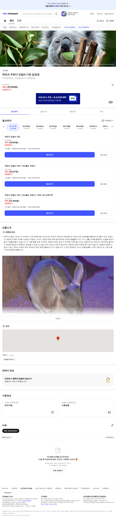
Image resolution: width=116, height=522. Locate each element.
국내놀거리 (56, 27)
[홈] (5, 20)
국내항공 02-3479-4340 (66, 502)
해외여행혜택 (69, 27)
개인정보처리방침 (26, 488)
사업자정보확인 (26, 500)
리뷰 (101, 111)
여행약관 (58, 488)
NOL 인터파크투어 (10, 431)
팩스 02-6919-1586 (47, 500)
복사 (12, 355)
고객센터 (105, 488)
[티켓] (19, 20)
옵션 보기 (49, 155)
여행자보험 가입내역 (71, 488)
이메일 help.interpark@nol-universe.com (67, 500)
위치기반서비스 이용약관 (43, 488)
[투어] (11, 20)
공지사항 (96, 488)
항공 (5, 27)
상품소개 (43, 111)
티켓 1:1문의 (53, 504)
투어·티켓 (35, 27)
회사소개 (5, 488)
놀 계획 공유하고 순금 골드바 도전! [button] (37, 14)
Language (7, 492)
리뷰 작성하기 (58, 470)
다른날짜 (108, 120)
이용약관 (14, 488)
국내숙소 (45, 27)
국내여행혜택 (83, 27)
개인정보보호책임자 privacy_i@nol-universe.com (98, 502)
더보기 (58, 318)
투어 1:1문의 (44, 504)
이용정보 (72, 111)
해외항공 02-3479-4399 (49, 502)
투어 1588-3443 (46, 499)
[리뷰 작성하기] (112, 425)
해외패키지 (24, 27)
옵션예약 (14, 111)
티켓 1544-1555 (58, 499)
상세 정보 (103, 155)
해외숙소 (13, 27)
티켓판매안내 (85, 488)
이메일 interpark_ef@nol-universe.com (95, 500)
